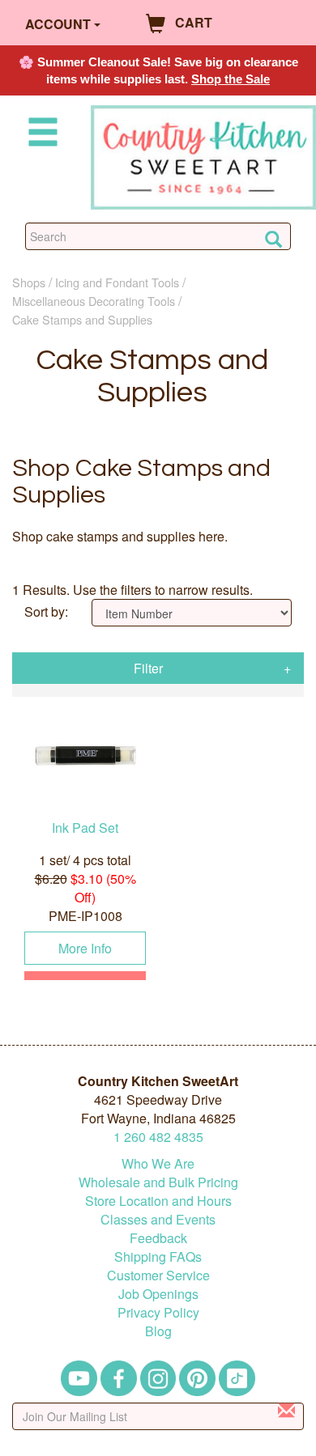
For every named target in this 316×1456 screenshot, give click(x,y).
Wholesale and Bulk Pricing (158, 1182)
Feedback (158, 1238)
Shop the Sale (230, 79)
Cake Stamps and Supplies (82, 319)
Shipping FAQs (158, 1256)
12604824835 (158, 1136)
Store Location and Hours (158, 1200)
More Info (85, 948)
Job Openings (158, 1293)
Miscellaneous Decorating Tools (93, 300)
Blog (158, 1331)
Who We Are (158, 1163)
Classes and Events (158, 1219)
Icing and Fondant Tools (117, 282)
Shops (28, 282)
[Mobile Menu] (39, 134)
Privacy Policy (158, 1312)
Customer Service (158, 1275)
